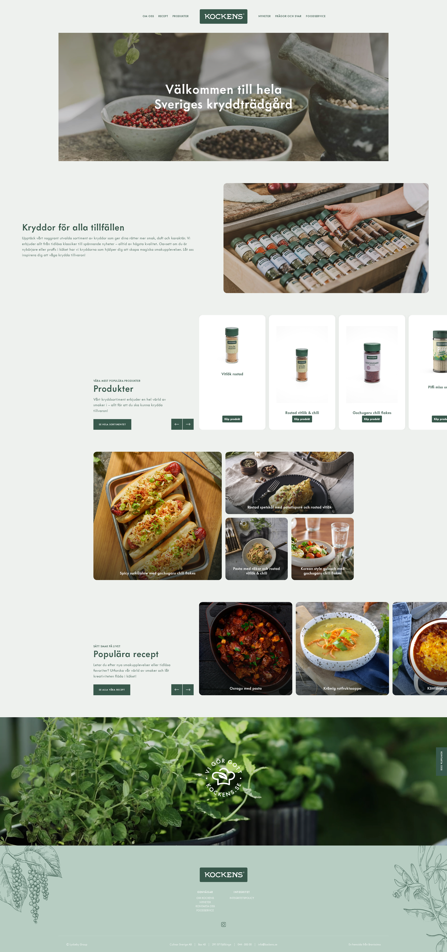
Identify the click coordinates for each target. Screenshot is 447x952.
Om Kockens (205, 898)
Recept (163, 16)
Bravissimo (374, 944)
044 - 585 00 (245, 944)
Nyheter (264, 16)
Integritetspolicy (242, 898)
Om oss (148, 16)
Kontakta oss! (441, 761)
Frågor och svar (288, 16)
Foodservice (315, 16)
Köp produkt (232, 419)
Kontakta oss (205, 906)
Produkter (181, 16)
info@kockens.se (267, 944)
